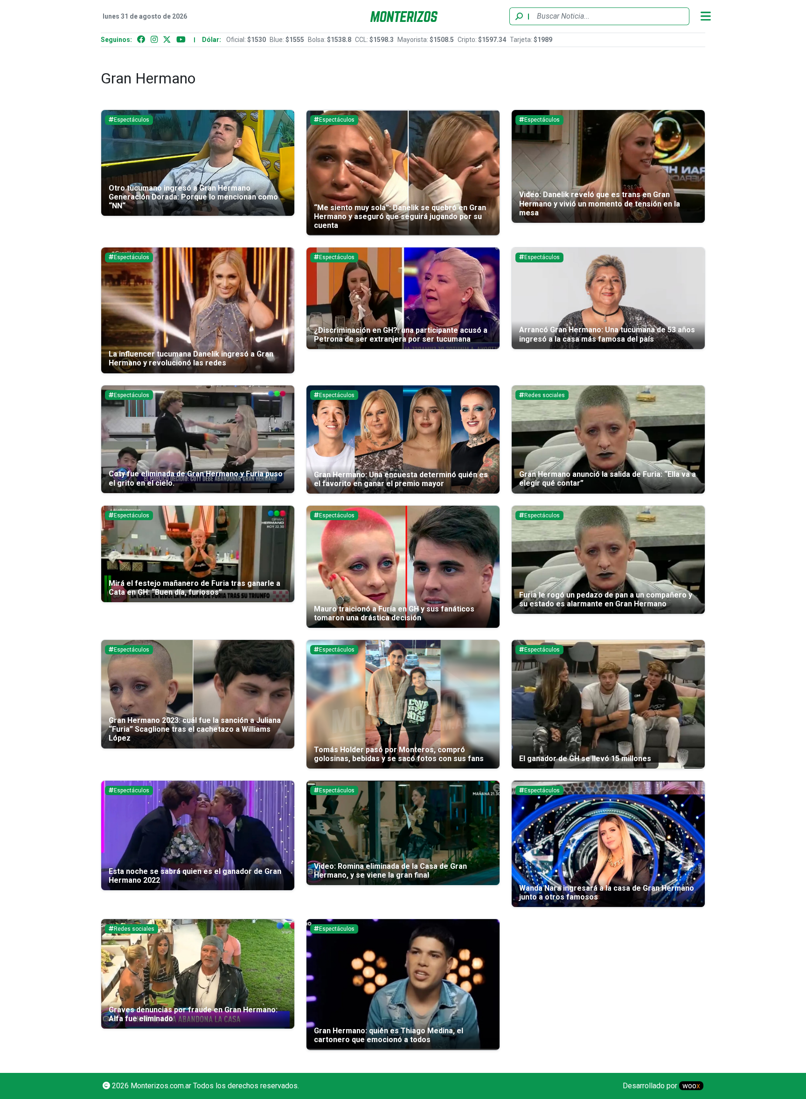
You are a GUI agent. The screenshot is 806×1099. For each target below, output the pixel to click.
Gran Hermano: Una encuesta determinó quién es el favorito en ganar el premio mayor (401, 479)
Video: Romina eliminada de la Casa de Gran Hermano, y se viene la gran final (390, 870)
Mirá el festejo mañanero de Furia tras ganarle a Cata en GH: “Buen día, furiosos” (194, 588)
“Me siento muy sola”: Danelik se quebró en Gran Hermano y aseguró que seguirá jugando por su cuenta (400, 216)
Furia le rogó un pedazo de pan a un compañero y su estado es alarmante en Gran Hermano (605, 599)
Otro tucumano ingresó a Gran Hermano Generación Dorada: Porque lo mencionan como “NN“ (193, 197)
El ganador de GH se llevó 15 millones (585, 758)
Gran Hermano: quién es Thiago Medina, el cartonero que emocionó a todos (388, 1035)
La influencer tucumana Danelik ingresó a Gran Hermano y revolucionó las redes (191, 358)
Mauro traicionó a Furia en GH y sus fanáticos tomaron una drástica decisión (394, 613)
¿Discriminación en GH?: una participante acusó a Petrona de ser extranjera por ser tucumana (400, 334)
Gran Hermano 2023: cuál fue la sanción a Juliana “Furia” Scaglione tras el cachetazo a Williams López (195, 729)
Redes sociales (544, 395)
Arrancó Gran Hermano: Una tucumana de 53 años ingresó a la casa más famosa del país (607, 334)
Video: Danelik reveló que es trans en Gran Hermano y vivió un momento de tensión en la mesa (599, 203)
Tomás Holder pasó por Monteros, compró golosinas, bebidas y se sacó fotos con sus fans (399, 754)
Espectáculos (131, 120)
